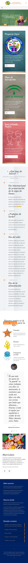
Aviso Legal (9, 555)
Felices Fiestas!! (7, 533)
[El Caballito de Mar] (14, 3)
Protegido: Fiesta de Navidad (10, 529)
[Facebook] (14, 557)
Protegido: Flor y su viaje (9, 540)
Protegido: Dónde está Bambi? (11, 536)
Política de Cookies (17, 555)
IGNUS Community (20, 553)
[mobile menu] (26, 3)
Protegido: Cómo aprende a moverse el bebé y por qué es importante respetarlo (13, 525)
